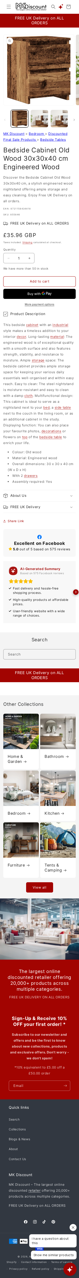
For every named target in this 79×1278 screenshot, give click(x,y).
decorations (51, 431)
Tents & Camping (53, 867)
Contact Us (17, 1159)
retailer (35, 1190)
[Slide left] (5, 120)
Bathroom (54, 756)
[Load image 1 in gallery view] (19, 118)
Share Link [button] (16, 521)
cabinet (32, 325)
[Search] (70, 654)
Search (14, 1119)
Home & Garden (15, 759)
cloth (28, 396)
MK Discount (14, 134)
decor (21, 337)
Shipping (27, 242)
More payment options (39, 304)
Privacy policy (18, 1268)
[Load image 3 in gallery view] (59, 118)
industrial (60, 325)
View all (40, 887)
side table (63, 407)
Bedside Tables (53, 140)
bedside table (50, 437)
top (25, 437)
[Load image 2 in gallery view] (39, 118)
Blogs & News (19, 1139)
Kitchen (52, 813)
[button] (9, 7)
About (13, 1149)
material (57, 337)
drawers (31, 476)
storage (38, 360)
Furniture (16, 865)
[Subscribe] (65, 1086)
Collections (17, 1129)
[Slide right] (74, 120)
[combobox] (39, 654)
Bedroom (37, 134)
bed (46, 407)
